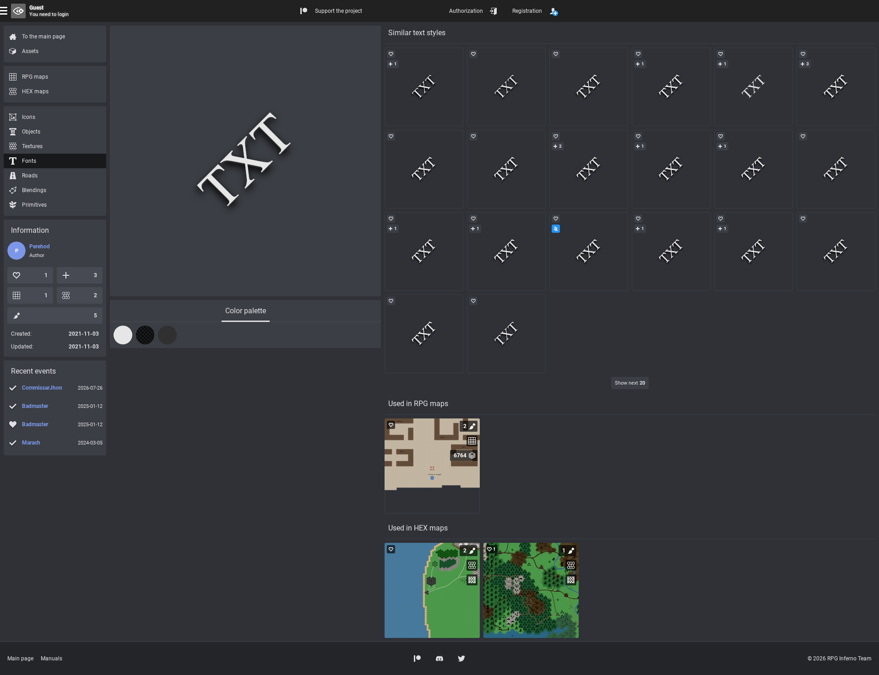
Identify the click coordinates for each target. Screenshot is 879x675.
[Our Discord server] (439, 658)
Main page (20, 658)
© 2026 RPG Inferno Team (840, 658)
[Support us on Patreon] (417, 658)
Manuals (51, 658)
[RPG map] (432, 466)
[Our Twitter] (461, 658)
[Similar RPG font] (424, 87)
